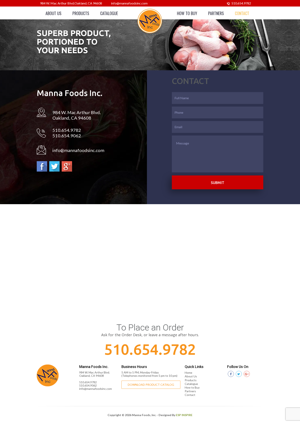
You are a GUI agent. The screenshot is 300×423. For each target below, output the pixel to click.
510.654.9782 (241, 3)
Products (80, 13)
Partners (216, 13)
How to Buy (187, 13)
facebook (42, 166)
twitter (54, 166)
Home (188, 372)
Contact (242, 13)
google (67, 166)
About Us (53, 13)
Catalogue (109, 13)
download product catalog (151, 384)
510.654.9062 (66, 135)
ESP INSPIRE (184, 415)
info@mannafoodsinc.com (129, 3)
